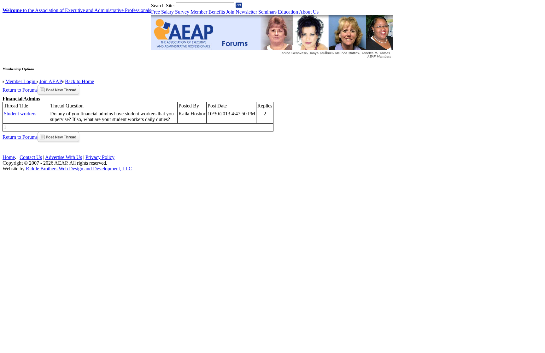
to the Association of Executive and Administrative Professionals (77, 10)
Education (288, 12)
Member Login (21, 81)
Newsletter (246, 12)
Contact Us (31, 157)
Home (9, 157)
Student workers (20, 113)
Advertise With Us (63, 157)
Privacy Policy (99, 157)
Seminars (267, 12)
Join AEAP (50, 81)
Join (230, 12)
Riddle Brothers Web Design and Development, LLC (79, 168)
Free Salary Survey (170, 12)
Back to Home (79, 81)
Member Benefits (207, 12)
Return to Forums (20, 90)
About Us (309, 12)
